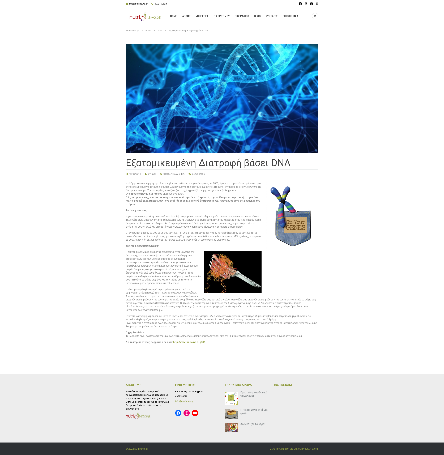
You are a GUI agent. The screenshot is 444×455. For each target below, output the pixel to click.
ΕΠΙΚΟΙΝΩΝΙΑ (290, 16)
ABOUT (186, 16)
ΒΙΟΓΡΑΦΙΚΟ (242, 16)
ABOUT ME (133, 385)
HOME (173, 16)
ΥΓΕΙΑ (182, 174)
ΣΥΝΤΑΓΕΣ (272, 16)
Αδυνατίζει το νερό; (252, 424)
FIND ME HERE (185, 385)
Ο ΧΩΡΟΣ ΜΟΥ (222, 16)
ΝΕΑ (175, 174)
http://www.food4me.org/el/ (189, 342)
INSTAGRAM (283, 385)
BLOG (257, 16)
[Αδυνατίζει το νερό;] (231, 427)
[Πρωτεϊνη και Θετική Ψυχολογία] (231, 398)
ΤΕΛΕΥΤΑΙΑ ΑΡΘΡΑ (238, 385)
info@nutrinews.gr (138, 3)
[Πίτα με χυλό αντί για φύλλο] (231, 414)
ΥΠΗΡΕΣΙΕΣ (202, 16)
